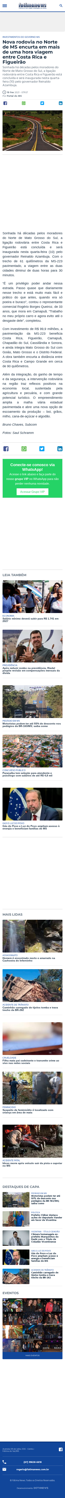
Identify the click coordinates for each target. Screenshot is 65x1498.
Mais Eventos (32, 1355)
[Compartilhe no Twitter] (42, 103)
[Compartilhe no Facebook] (5, 103)
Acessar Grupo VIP (32, 491)
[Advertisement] (32, 195)
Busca (60, 6)
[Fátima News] (32, 6)
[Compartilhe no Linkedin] (60, 103)
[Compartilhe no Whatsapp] (23, 103)
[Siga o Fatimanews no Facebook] (60, 1449)
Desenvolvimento (25, 1488)
